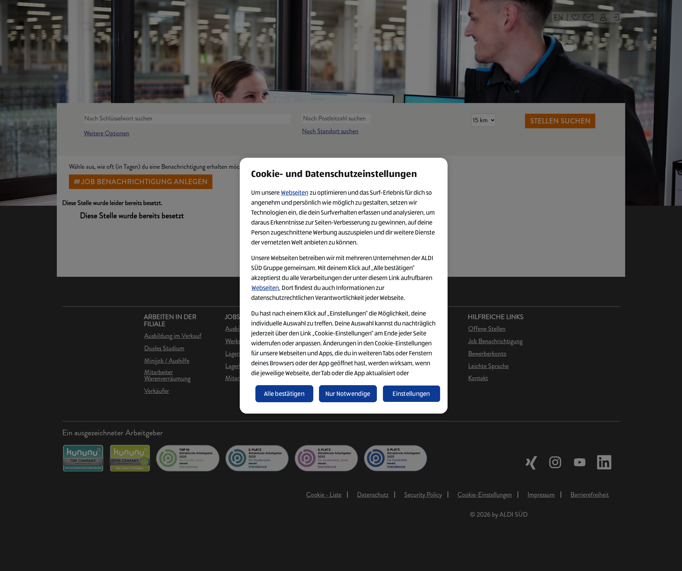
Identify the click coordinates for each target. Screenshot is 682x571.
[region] (344, 286)
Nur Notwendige (347, 393)
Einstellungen (411, 393)
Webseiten (294, 192)
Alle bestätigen (284, 393)
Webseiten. (265, 287)
